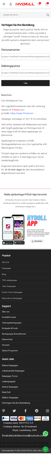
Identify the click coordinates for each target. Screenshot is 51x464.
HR (4, 443)
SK (42, 443)
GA (24, 443)
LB (34, 443)
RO (39, 443)
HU (21, 443)
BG (1, 443)
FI (14, 443)
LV (29, 443)
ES (44, 443)
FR (17, 443)
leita (47, 15)
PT (36, 443)
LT (32, 443)
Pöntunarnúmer (10, 49)
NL (13, 443)
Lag (25, 83)
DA (10, 443)
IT (27, 443)
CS (7, 443)
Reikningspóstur (10, 66)
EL (19, 443)
